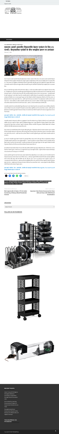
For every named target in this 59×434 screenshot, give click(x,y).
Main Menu (9, 39)
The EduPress (16, 431)
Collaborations (8, 44)
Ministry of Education (18, 44)
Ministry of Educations (45, 181)
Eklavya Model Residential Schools (27, 181)
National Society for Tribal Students (27, 182)
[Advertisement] (29, 27)
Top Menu (8, 1)
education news (13, 181)
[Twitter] (48, 4)
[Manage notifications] (55, 431)
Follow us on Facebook (13, 212)
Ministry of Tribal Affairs (11, 182)
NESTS (39, 182)
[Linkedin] (50, 4)
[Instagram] (46, 4)
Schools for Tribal (9, 183)
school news (44, 182)
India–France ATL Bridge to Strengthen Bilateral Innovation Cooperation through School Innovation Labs (11, 395)
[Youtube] (52, 4)
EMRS (37, 181)
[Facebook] (44, 4)
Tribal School (18, 183)
